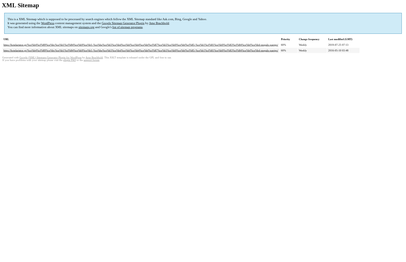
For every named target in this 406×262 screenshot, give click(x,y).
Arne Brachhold (159, 23)
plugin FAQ (69, 60)
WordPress (47, 23)
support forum (91, 60)
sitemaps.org (86, 27)
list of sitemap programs (127, 27)
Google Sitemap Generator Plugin (123, 23)
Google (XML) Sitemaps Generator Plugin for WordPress (51, 57)
